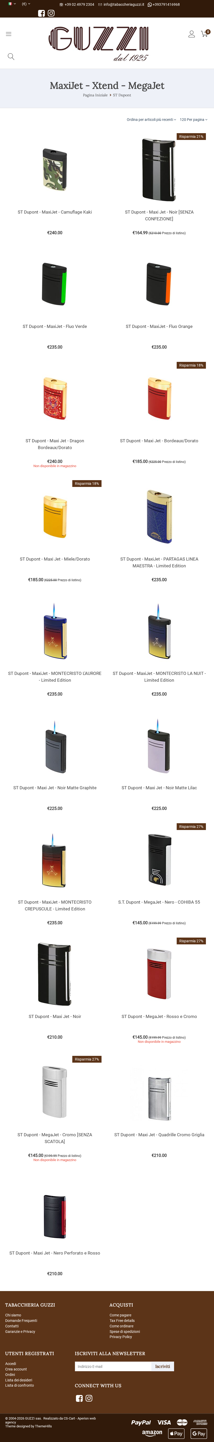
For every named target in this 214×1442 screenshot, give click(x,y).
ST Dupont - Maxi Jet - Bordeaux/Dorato (159, 440)
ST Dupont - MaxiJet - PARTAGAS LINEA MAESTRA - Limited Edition (159, 562)
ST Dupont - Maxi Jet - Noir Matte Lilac (159, 787)
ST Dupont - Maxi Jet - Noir (55, 1016)
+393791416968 (166, 4)
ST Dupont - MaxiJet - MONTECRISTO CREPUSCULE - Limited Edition (55, 905)
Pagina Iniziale (95, 95)
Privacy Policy (121, 1337)
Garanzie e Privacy (20, 1331)
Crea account (16, 1369)
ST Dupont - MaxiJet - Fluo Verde (55, 326)
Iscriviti (162, 1366)
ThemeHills (43, 1426)
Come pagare (120, 1315)
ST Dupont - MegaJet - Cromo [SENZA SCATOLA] (54, 1138)
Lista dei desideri (18, 1380)
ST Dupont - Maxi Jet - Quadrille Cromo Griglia (159, 1134)
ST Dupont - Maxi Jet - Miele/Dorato (55, 559)
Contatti (12, 1326)
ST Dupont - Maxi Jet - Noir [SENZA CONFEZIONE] (159, 215)
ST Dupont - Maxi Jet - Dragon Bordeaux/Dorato (55, 444)
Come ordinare (121, 1326)
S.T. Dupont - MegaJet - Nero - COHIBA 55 (159, 902)
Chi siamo (13, 1315)
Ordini (10, 1375)
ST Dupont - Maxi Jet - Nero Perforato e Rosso (54, 1253)
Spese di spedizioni (125, 1331)
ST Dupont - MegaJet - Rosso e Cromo (159, 1016)
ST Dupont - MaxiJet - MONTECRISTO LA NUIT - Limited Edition (159, 677)
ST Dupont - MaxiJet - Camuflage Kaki (55, 212)
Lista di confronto (19, 1385)
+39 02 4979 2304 (78, 4)
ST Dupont (122, 95)
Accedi (10, 1364)
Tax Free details (122, 1321)
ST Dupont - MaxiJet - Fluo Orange (159, 326)
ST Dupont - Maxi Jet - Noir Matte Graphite (55, 787)
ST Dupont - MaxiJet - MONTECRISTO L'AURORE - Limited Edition (55, 677)
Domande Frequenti (21, 1321)
